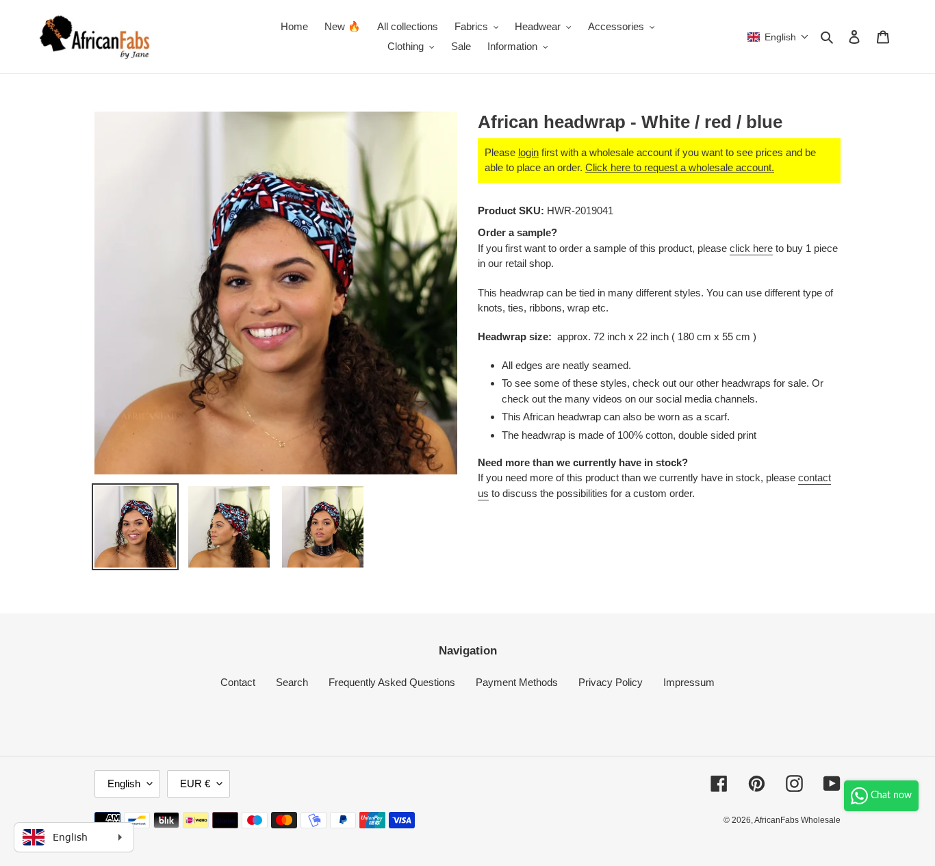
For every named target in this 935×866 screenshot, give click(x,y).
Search (292, 682)
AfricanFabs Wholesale (797, 820)
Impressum (689, 682)
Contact (237, 682)
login (528, 152)
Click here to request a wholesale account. (679, 167)
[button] (778, 37)
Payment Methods (517, 682)
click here (751, 248)
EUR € (195, 783)
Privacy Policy (610, 682)
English (123, 783)
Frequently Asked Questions (392, 682)
